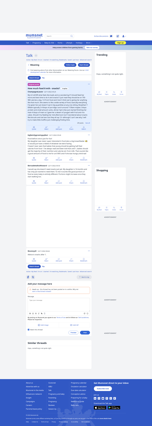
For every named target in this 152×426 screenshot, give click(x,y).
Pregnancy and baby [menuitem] (56, 394)
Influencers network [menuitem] (34, 394)
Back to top (85, 277)
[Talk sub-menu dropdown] (36, 55)
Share (71, 129)
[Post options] (89, 135)
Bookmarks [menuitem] (63, 60)
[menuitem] (95, 398)
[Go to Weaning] (29, 65)
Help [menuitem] (27, 422)
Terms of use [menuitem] (45, 422)
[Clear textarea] (44, 313)
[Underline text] (33, 313)
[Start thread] (118, 36)
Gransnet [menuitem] (52, 383)
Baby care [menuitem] (75, 405)
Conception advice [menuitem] (78, 394)
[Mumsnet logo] (34, 36)
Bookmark (83, 160)
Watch (84, 129)
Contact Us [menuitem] (35, 422)
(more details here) (105, 418)
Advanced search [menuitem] (86, 60)
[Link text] (41, 313)
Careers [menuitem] (29, 405)
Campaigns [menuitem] (30, 401)
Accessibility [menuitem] (74, 422)
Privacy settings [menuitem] (63, 422)
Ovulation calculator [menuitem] (79, 386)
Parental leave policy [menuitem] (34, 409)
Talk (29, 55)
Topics (106, 94)
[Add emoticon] (87, 313)
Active (114, 94)
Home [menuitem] (60, 43)
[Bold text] (30, 313)
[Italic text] (38, 313)
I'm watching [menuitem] (54, 60)
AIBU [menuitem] (50, 386)
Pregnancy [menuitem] (37, 43)
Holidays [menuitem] (79, 43)
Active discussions (101, 36)
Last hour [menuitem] (75, 60)
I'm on (121, 94)
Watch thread (34, 78)
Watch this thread (36, 330)
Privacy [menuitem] (54, 422)
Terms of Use (61, 317)
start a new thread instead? (41, 291)
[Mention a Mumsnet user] (84, 313)
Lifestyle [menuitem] (69, 43)
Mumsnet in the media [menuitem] (35, 390)
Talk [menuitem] (27, 43)
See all (87, 123)
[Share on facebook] (28, 277)
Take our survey (92, 47)
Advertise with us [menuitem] (32, 386)
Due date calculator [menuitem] (78, 390)
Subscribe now (103, 388)
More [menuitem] (88, 43)
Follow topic (70, 65)
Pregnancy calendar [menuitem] (79, 383)
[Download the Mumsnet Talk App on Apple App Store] (100, 408)
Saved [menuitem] (70, 60)
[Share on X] (33, 277)
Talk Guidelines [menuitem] (85, 422)
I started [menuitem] (46, 60)
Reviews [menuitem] (51, 405)
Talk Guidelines (83, 317)
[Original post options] (89, 84)
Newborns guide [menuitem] (77, 401)
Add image (44, 325)
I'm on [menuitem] (40, 60)
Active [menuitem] (28, 60)
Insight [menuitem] (28, 398)
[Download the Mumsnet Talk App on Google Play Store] (114, 407)
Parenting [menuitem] (52, 398)
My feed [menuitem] (34, 60)
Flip (43, 78)
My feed (99, 94)
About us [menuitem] (29, 383)
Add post (59, 129)
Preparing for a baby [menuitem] (79, 398)
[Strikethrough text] (35, 313)
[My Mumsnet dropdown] (124, 36)
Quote (34, 129)
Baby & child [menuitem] (49, 43)
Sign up (120, 43)
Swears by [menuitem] (52, 409)
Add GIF (76, 325)
